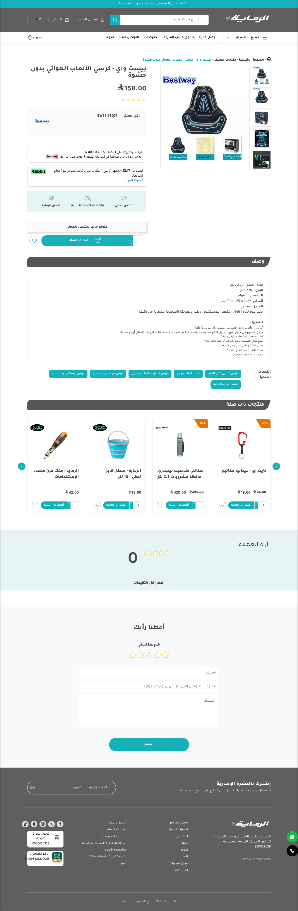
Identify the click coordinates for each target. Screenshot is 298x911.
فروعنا (109, 37)
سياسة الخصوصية (114, 836)
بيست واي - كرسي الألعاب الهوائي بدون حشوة (177, 60)
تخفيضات (151, 37)
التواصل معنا (129, 37)
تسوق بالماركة (117, 823)
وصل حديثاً (207, 37)
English (37, 37)
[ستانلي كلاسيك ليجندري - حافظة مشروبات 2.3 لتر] (180, 445)
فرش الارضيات (179, 863)
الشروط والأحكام (115, 850)
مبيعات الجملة (116, 829)
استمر (149, 744)
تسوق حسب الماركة (179, 37)
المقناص (182, 836)
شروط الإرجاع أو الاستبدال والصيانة (104, 843)
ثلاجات (184, 856)
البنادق (184, 850)
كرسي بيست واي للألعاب (68, 373)
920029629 (263, 847)
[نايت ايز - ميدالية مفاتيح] (242, 445)
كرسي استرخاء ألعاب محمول (150, 373)
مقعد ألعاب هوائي (188, 373)
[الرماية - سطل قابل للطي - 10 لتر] (117, 445)
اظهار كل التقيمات (149, 583)
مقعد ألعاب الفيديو (225, 384)
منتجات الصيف (224, 60)
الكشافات (181, 870)
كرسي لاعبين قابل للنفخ (223, 373)
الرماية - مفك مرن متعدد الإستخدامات (56, 474)
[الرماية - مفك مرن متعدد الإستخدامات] (55, 445)
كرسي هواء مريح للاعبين (107, 373)
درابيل (184, 843)
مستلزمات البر (179, 823)
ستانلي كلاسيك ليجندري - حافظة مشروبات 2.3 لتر (181, 474)
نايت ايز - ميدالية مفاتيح (244, 471)
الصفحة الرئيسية (251, 60)
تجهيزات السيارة (178, 829)
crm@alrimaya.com (256, 859)
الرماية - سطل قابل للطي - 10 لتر (122, 474)
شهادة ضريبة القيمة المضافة (107, 856)
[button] (85, 240)
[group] (204, 117)
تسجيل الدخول (87, 19)
